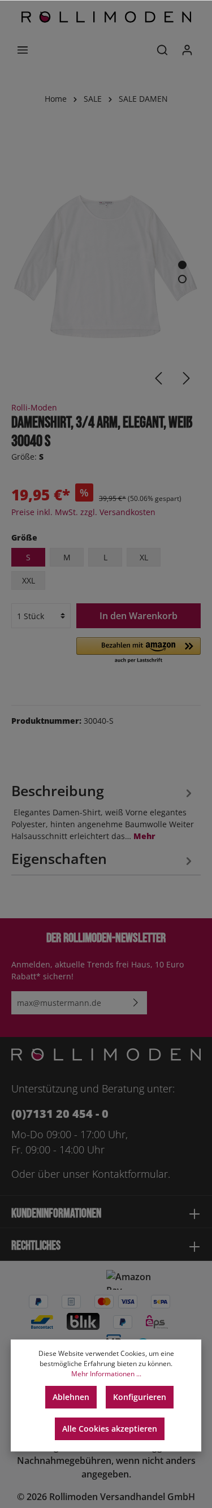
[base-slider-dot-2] (182, 279)
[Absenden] (135, 1002)
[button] (138, 650)
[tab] (103, 810)
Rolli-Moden (34, 407)
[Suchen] (162, 49)
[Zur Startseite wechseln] (106, 16)
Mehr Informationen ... (106, 1374)
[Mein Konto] (187, 49)
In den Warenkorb (138, 616)
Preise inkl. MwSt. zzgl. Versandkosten (83, 512)
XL (144, 557)
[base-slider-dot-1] (182, 265)
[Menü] (22, 49)
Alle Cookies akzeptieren (109, 1428)
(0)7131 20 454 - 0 (60, 1113)
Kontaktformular (130, 1174)
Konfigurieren (139, 1397)
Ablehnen (71, 1397)
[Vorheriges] (158, 378)
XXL (28, 580)
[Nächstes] (186, 378)
